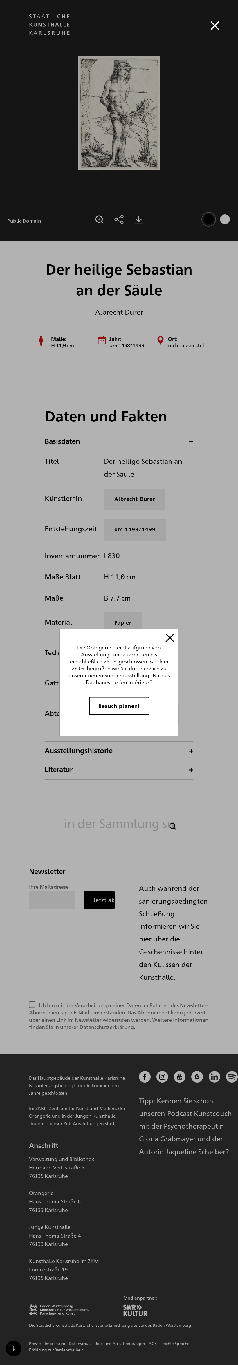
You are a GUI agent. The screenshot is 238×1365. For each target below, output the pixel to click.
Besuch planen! (119, 705)
